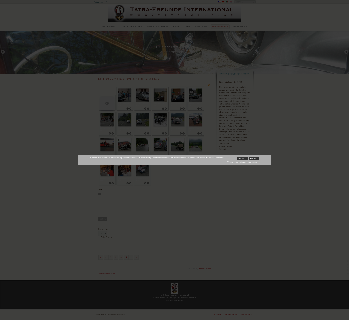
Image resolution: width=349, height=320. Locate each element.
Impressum (252, 162)
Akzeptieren (242, 158)
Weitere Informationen (236, 162)
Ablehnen (254, 158)
